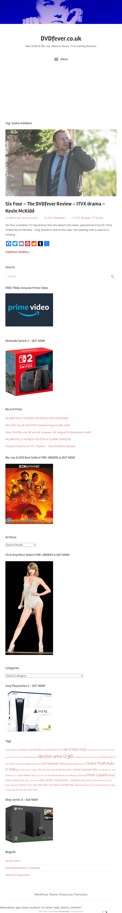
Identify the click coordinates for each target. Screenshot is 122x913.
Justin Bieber (26, 775)
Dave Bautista (29, 757)
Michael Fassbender (58, 775)
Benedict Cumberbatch (47, 749)
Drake (107, 757)
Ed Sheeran (54, 763)
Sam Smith (48, 780)
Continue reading (16, 251)
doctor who (55, 756)
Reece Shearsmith (16, 780)
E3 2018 (20, 764)
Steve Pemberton (85, 785)
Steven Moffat (64, 785)
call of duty (74, 749)
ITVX (77, 217)
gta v (37, 769)
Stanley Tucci (27, 785)
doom (97, 757)
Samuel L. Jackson (71, 780)
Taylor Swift (103, 785)
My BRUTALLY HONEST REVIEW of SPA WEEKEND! (36, 418)
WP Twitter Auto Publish (49, 911)
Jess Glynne (104, 770)
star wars (45, 784)
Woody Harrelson (26, 789)
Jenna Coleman (84, 769)
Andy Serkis (12, 750)
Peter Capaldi (101, 775)
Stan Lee (11, 785)
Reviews (86, 217)
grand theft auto (76, 764)
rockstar (34, 780)
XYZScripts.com (76, 911)
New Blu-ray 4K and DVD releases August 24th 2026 (37, 425)
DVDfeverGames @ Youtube (22, 867)
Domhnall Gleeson (83, 757)
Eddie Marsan (34, 764)
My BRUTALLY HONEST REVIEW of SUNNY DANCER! (38, 439)
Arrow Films (12, 860)
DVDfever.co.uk (61, 38)
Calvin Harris (93, 750)
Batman (26, 749)
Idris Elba (49, 770)
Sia (109, 780)
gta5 (28, 770)
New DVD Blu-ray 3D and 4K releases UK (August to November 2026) (48, 432)
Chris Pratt (15, 757)
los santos (41, 776)
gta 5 (20, 770)
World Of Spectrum (17, 875)
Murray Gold (78, 775)
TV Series (97, 217)
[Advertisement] (61, 92)
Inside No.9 (64, 769)
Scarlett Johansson (95, 780)
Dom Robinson (56, 217)
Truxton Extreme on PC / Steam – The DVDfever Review (40, 446)
